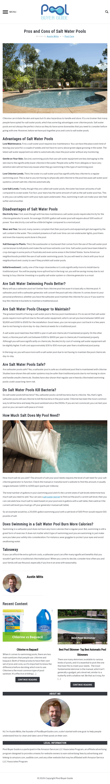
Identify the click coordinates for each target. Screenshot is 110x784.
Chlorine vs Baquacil (27, 649)
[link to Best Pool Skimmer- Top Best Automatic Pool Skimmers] (82, 626)
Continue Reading (27, 679)
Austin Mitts (53, 36)
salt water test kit (51, 497)
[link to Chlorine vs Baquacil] (27, 626)
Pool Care (69, 36)
